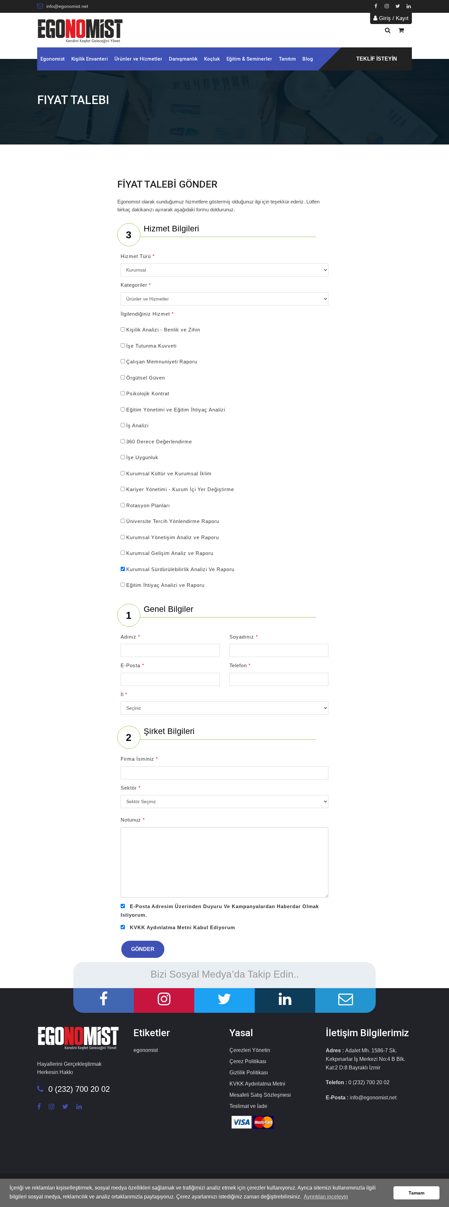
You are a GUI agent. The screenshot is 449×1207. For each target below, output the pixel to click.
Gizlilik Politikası (248, 1072)
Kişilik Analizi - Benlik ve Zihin (163, 329)
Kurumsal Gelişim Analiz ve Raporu (169, 553)
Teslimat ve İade (248, 1106)
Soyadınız (243, 637)
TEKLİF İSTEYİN (376, 59)
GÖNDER (142, 949)
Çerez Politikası (247, 1061)
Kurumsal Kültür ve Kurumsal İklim (169, 473)
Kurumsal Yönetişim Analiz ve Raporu (172, 537)
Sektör (131, 788)
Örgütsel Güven (145, 377)
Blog (307, 59)
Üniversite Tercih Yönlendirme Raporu (172, 521)
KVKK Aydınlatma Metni (257, 1084)
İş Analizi (137, 425)
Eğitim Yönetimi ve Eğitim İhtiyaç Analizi (175, 409)
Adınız (130, 637)
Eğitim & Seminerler (249, 59)
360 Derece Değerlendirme (159, 441)
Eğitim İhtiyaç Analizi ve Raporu (165, 585)
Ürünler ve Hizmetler (138, 59)
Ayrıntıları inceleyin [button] (326, 1196)
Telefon (240, 665)
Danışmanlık (183, 59)
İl (124, 694)
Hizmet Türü (138, 256)
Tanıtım (287, 59)
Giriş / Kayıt (393, 18)
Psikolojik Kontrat (147, 393)
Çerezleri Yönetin (249, 1050)
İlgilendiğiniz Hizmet (147, 314)
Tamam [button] (416, 1192)
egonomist (145, 1050)
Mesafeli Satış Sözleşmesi (260, 1095)
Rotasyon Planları (148, 505)
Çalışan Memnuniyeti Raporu (161, 361)
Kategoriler (136, 285)
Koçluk (212, 59)
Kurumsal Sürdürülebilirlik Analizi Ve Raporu (180, 569)
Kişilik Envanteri (89, 59)
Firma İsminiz (139, 759)
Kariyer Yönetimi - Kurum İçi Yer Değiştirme (180, 489)
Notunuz (133, 820)
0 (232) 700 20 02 (79, 1089)
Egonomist (52, 59)
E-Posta (132, 665)
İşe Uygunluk (142, 457)
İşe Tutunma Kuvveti (151, 346)
